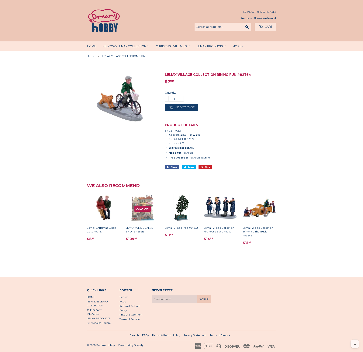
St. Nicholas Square (99, 322)
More (236, 46)
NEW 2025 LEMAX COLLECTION (124, 46)
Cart (268, 26)
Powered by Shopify (130, 345)
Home (91, 56)
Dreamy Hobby (105, 345)
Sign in (245, 18)
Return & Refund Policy (166, 335)
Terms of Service (129, 319)
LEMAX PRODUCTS (210, 46)
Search (123, 296)
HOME (91, 46)
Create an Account (265, 18)
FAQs (122, 301)
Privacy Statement (130, 314)
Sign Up (204, 299)
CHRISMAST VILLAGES (172, 46)
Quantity (170, 92)
